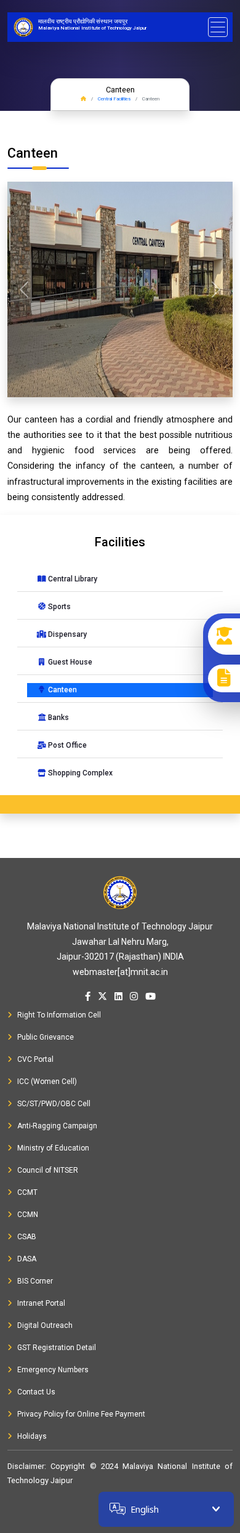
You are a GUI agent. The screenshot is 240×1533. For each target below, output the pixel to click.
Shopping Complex (79, 773)
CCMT (27, 1192)
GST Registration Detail (56, 1347)
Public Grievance (45, 1037)
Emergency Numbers (53, 1369)
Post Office (66, 745)
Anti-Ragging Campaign (57, 1126)
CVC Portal (35, 1059)
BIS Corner (35, 1281)
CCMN (27, 1214)
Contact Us (36, 1392)
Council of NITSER (47, 1170)
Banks (57, 717)
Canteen (61, 690)
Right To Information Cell (59, 1015)
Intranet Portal (41, 1303)
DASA (26, 1259)
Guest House (69, 662)
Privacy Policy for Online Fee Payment (81, 1414)
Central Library (71, 579)
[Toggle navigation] (218, 27)
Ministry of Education (53, 1148)
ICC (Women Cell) (47, 1081)
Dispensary (66, 634)
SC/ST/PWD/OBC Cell (53, 1103)
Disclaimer (25, 1466)
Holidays (32, 1436)
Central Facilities (114, 99)
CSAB (26, 1236)
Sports (58, 606)
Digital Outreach (45, 1325)
